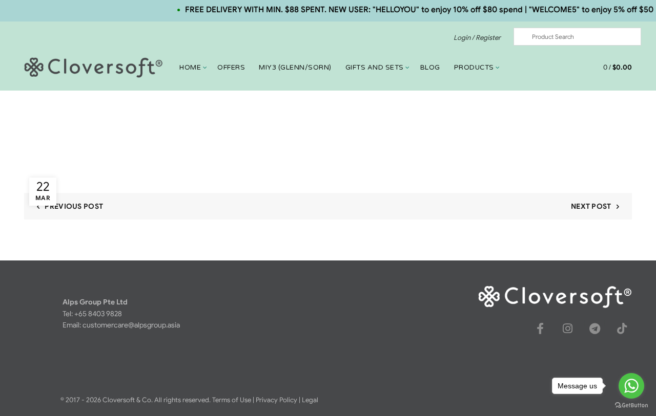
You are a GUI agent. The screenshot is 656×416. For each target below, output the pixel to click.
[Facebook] (540, 328)
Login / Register (477, 37)
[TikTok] (621, 328)
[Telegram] (594, 328)
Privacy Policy (276, 400)
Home (190, 67)
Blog (430, 67)
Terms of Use (231, 400)
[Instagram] (567, 328)
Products (474, 67)
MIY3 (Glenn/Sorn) (295, 67)
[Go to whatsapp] (631, 386)
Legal (310, 400)
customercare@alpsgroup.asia (131, 325)
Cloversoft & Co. (127, 400)
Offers (231, 67)
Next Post (591, 206)
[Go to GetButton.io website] (631, 405)
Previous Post (74, 206)
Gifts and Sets (374, 67)
